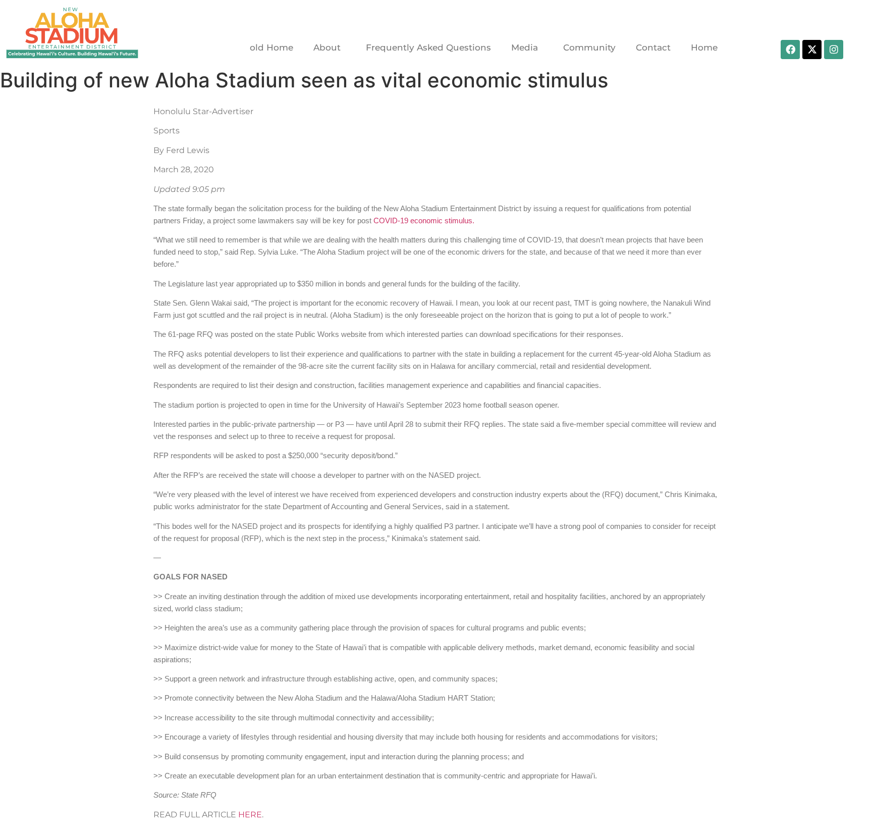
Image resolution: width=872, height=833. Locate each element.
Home (704, 47)
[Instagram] (833, 49)
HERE (250, 814)
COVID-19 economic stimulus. (423, 221)
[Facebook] (790, 49)
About (327, 47)
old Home (271, 47)
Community (589, 47)
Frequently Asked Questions (428, 47)
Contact (653, 47)
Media (524, 47)
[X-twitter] (812, 49)
